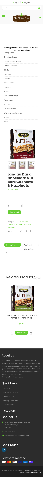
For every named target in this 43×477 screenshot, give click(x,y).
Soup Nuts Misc (10, 109)
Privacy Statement (10, 400)
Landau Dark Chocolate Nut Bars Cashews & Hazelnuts (19, 224)
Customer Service (10, 392)
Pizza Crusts (9, 100)
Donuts (7, 78)
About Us (7, 388)
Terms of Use (8, 404)
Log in (17, 2)
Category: (11, 222)
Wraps (6, 117)
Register (27, 2)
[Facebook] (23, 231)
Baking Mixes (9, 53)
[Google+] (27, 231)
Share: (10, 231)
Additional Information (28, 245)
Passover (7, 87)
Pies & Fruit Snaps (11, 96)
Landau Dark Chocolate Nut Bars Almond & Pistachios (21, 316)
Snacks (7, 104)
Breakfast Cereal (10, 57)
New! (6, 121)
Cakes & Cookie (10, 65)
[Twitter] (21, 231)
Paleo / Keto (9, 83)
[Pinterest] (30, 231)
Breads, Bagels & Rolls (12, 61)
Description (10, 245)
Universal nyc (36, 472)
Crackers (7, 74)
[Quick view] (31, 333)
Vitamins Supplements (13, 113)
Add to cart (14, 212)
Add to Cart (21, 333)
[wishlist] (12, 333)
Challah (7, 70)
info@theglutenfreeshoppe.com (17, 435)
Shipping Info (8, 396)
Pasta (6, 91)
